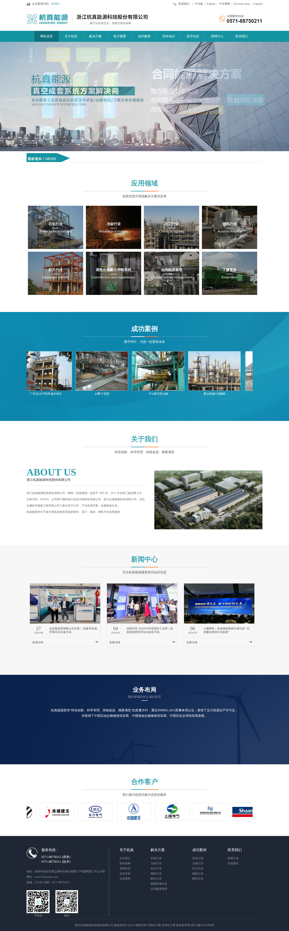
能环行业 (197, 878)
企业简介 (125, 858)
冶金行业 (156, 863)
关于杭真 (71, 36)
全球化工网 (168, 925)
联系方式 (233, 858)
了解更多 (144, 430)
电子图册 (119, 36)
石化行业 (156, 858)
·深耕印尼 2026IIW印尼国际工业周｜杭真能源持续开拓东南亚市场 (120, 161)
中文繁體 (224, 3)
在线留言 (233, 863)
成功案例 (144, 36)
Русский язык (242, 3)
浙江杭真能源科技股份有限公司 (46, 493)
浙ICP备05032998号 (202, 925)
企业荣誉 (125, 878)
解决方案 (95, 36)
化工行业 (156, 868)
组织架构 (125, 863)
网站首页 (46, 36)
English (211, 3)
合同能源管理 (159, 888)
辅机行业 (156, 873)
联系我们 (184, 3)
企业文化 (125, 873)
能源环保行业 (159, 883)
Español (258, 3)
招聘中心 (217, 36)
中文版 (199, 3)
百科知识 (168, 36)
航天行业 (156, 878)
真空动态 (193, 36)
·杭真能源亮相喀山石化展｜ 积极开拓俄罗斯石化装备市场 (115, 154)
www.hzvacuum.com (46, 876)
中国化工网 (154, 925)
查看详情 (37, 642)
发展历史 (125, 868)
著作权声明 (183, 925)
